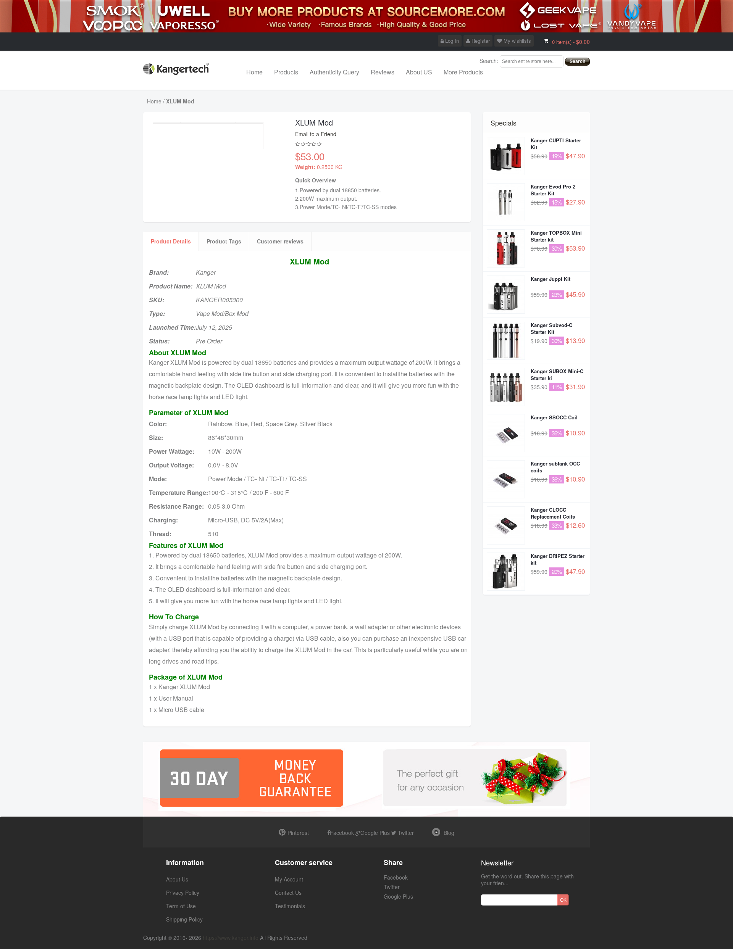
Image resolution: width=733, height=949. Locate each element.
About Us (177, 879)
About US (419, 72)
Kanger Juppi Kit (550, 278)
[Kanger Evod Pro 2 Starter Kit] (506, 202)
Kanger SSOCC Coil (554, 417)
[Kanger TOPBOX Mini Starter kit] (506, 248)
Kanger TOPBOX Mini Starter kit (556, 236)
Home (254, 72)
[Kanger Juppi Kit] (506, 295)
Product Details (171, 241)
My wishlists (516, 40)
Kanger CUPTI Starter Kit (556, 144)
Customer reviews (280, 241)
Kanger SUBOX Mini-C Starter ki (557, 374)
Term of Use (181, 906)
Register (480, 40)
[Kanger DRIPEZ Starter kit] (506, 572)
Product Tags (224, 241)
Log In (451, 40)
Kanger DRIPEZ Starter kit (557, 559)
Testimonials (290, 906)
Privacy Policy (182, 892)
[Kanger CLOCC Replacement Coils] (506, 525)
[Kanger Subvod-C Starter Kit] (506, 341)
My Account (289, 879)
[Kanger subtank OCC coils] (506, 479)
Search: (489, 60)
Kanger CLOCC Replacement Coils (553, 513)
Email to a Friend (315, 134)
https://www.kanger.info (230, 937)
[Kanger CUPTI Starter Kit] (506, 156)
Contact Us (288, 892)
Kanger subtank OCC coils (555, 467)
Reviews (382, 72)
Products (286, 72)
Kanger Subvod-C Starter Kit (551, 328)
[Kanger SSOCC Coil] (506, 433)
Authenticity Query (334, 72)
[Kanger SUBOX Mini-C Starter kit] (506, 387)
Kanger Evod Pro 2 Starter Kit (553, 190)
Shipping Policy (184, 919)
